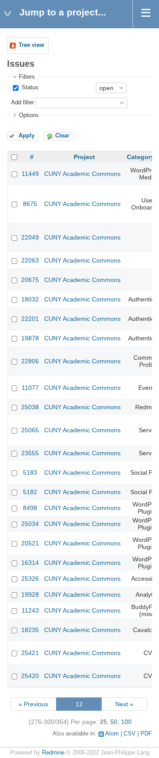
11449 (30, 173)
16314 (30, 562)
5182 (30, 491)
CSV (130, 734)
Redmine (53, 753)
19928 (30, 594)
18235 (30, 629)
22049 (30, 237)
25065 (30, 430)
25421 (30, 652)
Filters (27, 77)
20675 (30, 279)
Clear (62, 136)
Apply (26, 136)
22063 (30, 260)
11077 (30, 387)
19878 (30, 338)
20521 (30, 543)
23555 (30, 453)
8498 (30, 507)
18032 (30, 299)
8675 (30, 203)
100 (126, 721)
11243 (30, 610)
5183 (30, 472)
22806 (30, 361)
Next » (124, 704)
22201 (30, 318)
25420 (30, 675)
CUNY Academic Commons (82, 173)
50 (113, 721)
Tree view (31, 45)
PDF (146, 734)
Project (84, 156)
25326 (30, 578)
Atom (112, 734)
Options (29, 115)
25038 (30, 407)
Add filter (22, 102)
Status (29, 87)
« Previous (33, 704)
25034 (30, 523)
